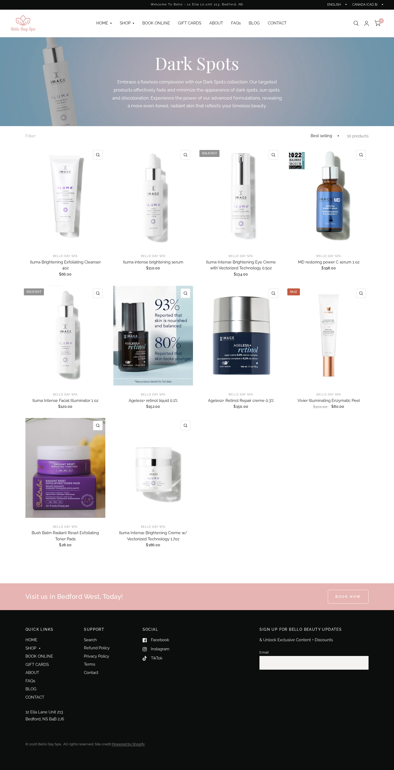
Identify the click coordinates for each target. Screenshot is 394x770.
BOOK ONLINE (156, 23)
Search (90, 639)
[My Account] (366, 23)
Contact (91, 672)
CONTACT (277, 23)
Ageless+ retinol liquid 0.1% (153, 400)
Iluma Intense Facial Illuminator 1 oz (65, 400)
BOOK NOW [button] (348, 597)
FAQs (236, 23)
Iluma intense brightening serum (153, 262)
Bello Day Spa (65, 256)
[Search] (356, 23)
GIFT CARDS (189, 23)
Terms (89, 664)
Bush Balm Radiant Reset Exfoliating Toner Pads (65, 535)
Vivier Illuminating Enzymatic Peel (329, 400)
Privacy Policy (96, 656)
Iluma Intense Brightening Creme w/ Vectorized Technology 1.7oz (153, 535)
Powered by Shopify (128, 744)
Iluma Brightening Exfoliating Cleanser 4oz (65, 265)
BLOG (254, 23)
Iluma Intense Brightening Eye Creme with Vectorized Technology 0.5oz (241, 265)
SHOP (125, 23)
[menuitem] (104, 23)
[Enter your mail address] (363, 663)
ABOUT (216, 23)
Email (264, 652)
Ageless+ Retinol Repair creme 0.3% (241, 400)
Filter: (30, 136)
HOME (102, 23)
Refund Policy (97, 648)
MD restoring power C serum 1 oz (328, 262)
